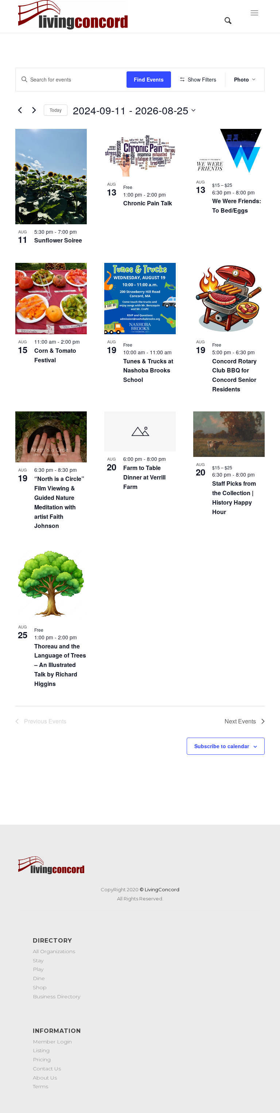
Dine (39, 978)
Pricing (42, 1059)
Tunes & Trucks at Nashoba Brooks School (148, 370)
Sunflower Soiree (58, 240)
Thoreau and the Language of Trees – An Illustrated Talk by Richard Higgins (60, 665)
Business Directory (56, 996)
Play (38, 969)
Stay (38, 960)
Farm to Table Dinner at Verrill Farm (144, 477)
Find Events (149, 79)
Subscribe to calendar (221, 746)
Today (56, 110)
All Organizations (54, 951)
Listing (41, 1050)
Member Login (52, 1041)
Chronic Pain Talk (147, 203)
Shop (40, 987)
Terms (40, 1086)
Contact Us (47, 1068)
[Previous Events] (19, 110)
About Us (45, 1077)
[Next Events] (34, 110)
